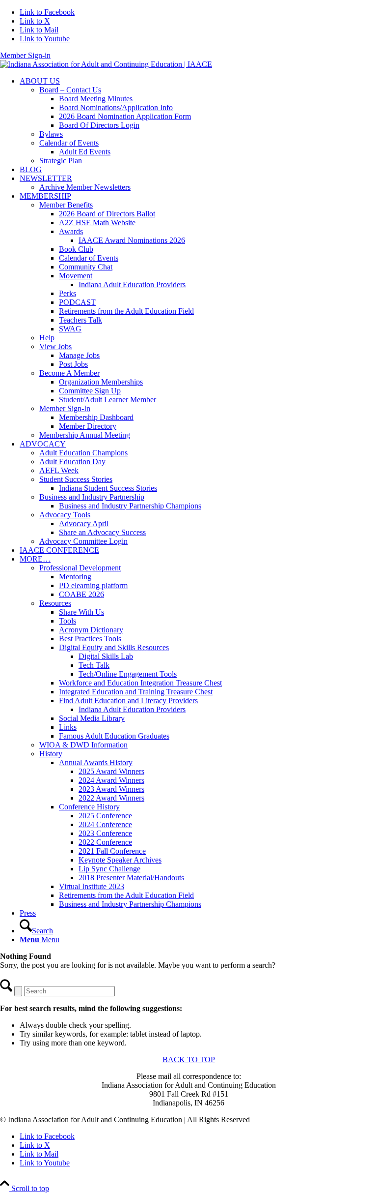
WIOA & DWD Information (83, 745)
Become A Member (69, 373)
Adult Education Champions (83, 452)
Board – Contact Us (70, 90)
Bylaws (51, 134)
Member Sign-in (25, 55)
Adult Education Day (72, 461)
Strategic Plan (60, 160)
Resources (55, 603)
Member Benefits (66, 205)
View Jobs (55, 346)
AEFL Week (59, 470)
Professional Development (80, 568)
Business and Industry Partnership (91, 497)
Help (46, 337)
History (50, 753)
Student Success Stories (75, 479)
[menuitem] (198, 121)
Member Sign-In (64, 408)
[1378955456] (106, 64)
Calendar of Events (69, 143)
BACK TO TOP (188, 1059)
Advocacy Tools (64, 514)
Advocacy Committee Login (83, 541)
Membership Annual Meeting (84, 435)
